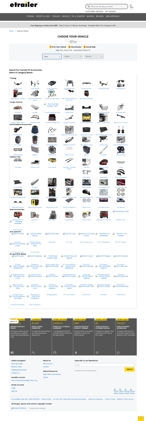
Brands (100, 16)
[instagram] (127, 391)
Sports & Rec (43, 16)
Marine (90, 16)
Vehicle (66, 16)
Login (13, 388)
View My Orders (17, 364)
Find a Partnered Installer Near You (24, 380)
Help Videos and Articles (52, 374)
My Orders (111, 11)
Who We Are (47, 364)
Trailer (56, 16)
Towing (30, 16)
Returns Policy (16, 367)
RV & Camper (78, 16)
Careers (46, 367)
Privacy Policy (46, 399)
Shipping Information (19, 370)
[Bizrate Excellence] (19, 408)
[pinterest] (121, 391)
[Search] (89, 6)
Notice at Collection (95, 399)
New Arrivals (113, 16)
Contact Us (15, 373)
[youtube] (132, 391)
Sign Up (14, 391)
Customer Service (94, 11)
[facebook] (116, 391)
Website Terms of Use (125, 399)
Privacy (76, 370)
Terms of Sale (110, 399)
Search (45, 377)
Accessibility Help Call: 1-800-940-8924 (25, 399)
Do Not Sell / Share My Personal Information (69, 399)
